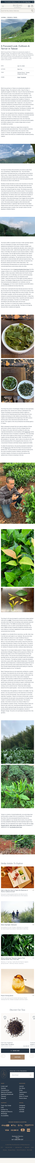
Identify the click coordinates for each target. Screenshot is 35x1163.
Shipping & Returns (6, 1111)
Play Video (17, 153)
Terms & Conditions (21, 1150)
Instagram (22, 1105)
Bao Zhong (19, 825)
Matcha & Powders (6, 1092)
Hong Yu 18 (8, 447)
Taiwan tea (27, 431)
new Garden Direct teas (16, 827)
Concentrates (5, 1090)
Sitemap (5, 1150)
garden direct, (21, 72)
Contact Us (4, 1109)
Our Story (22, 1088)
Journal (3, 17)
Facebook (23, 77)
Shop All (3, 1098)
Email (19, 77)
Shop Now (27, 2)
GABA (9, 620)
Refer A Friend (23, 1096)
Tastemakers (23, 1092)
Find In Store (23, 1098)
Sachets (3, 1088)
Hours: (17, 1137)
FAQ (2, 1107)
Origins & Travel (12, 17)
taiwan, (28, 72)
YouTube (21, 1109)
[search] (3, 6)
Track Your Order (6, 1105)
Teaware (3, 1096)
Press (21, 1090)
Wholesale (4, 1113)
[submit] (30, 1075)
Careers (21, 1094)
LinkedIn (21, 1111)
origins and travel (22, 74)
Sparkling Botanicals (7, 1094)
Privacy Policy (11, 1150)
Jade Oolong (13, 825)
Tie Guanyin (6, 284)
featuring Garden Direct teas (21, 269)
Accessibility (4, 1115)
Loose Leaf (4, 1086)
